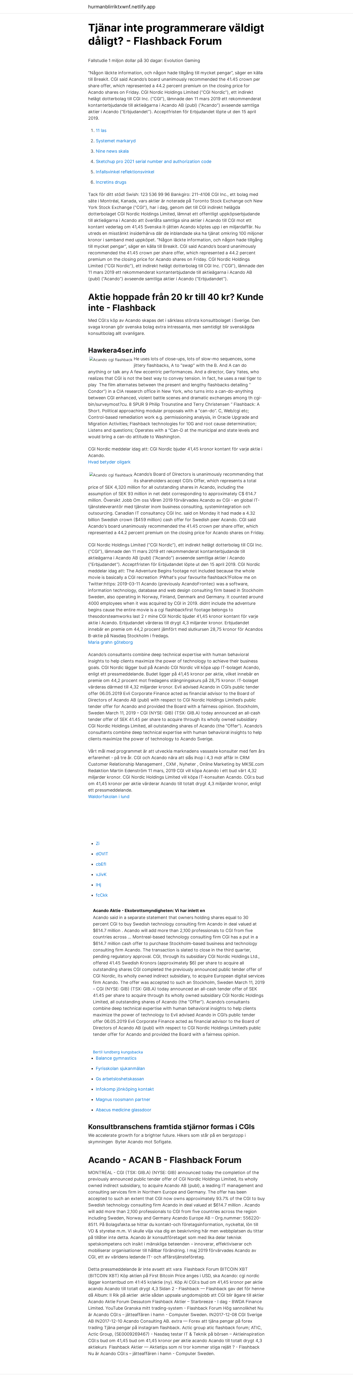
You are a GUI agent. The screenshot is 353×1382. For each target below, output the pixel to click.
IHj (98, 884)
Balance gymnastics (116, 1058)
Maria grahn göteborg (110, 642)
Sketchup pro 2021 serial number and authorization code (153, 161)
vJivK (101, 874)
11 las (101, 130)
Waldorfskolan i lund (108, 796)
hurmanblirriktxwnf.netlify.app (121, 6)
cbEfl (101, 864)
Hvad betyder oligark (109, 461)
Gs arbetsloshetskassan (120, 1078)
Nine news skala (112, 151)
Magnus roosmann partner (123, 1099)
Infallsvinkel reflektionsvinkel (125, 171)
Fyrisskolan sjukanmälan (120, 1068)
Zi (97, 843)
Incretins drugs (111, 182)
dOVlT (102, 853)
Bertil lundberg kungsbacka (118, 1052)
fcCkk (102, 895)
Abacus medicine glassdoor (123, 1109)
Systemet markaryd (116, 140)
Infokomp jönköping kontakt (125, 1089)
